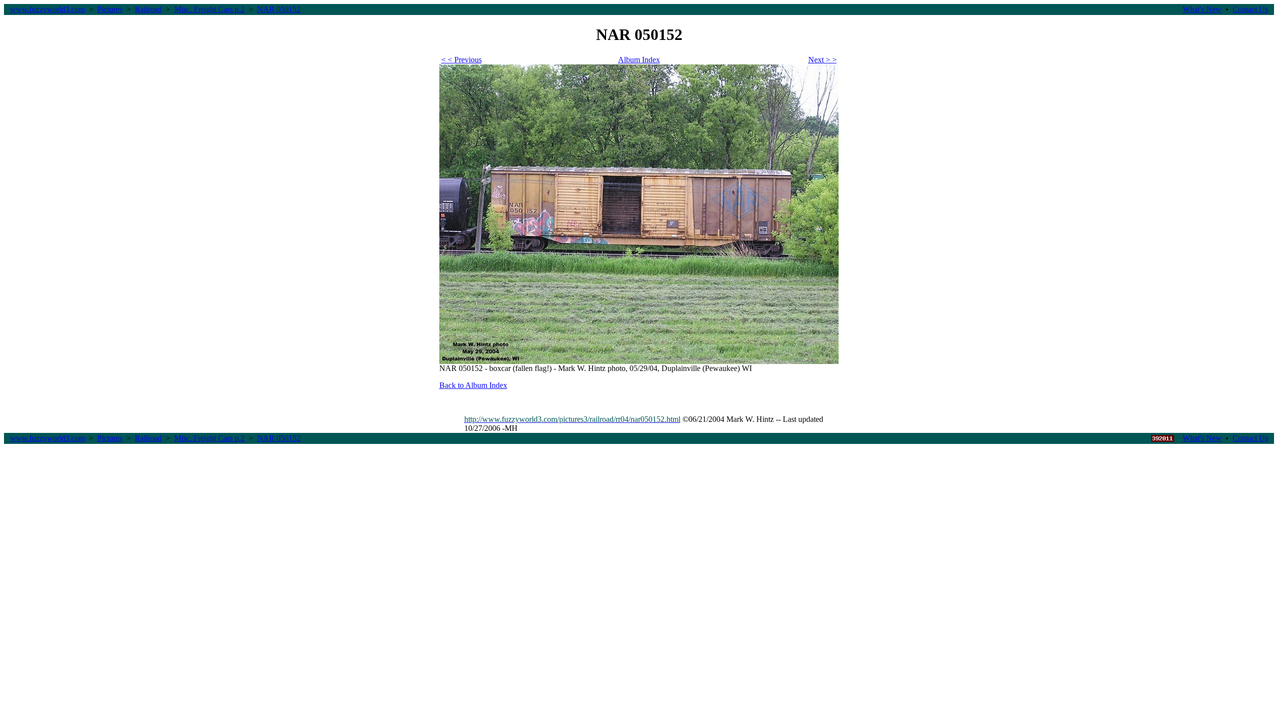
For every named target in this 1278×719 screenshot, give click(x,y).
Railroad (148, 9)
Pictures (109, 9)
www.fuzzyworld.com (47, 9)
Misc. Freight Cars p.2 (209, 9)
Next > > (822, 59)
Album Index (639, 59)
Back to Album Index (473, 385)
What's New (1202, 9)
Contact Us (1250, 9)
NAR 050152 (279, 9)
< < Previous (461, 59)
